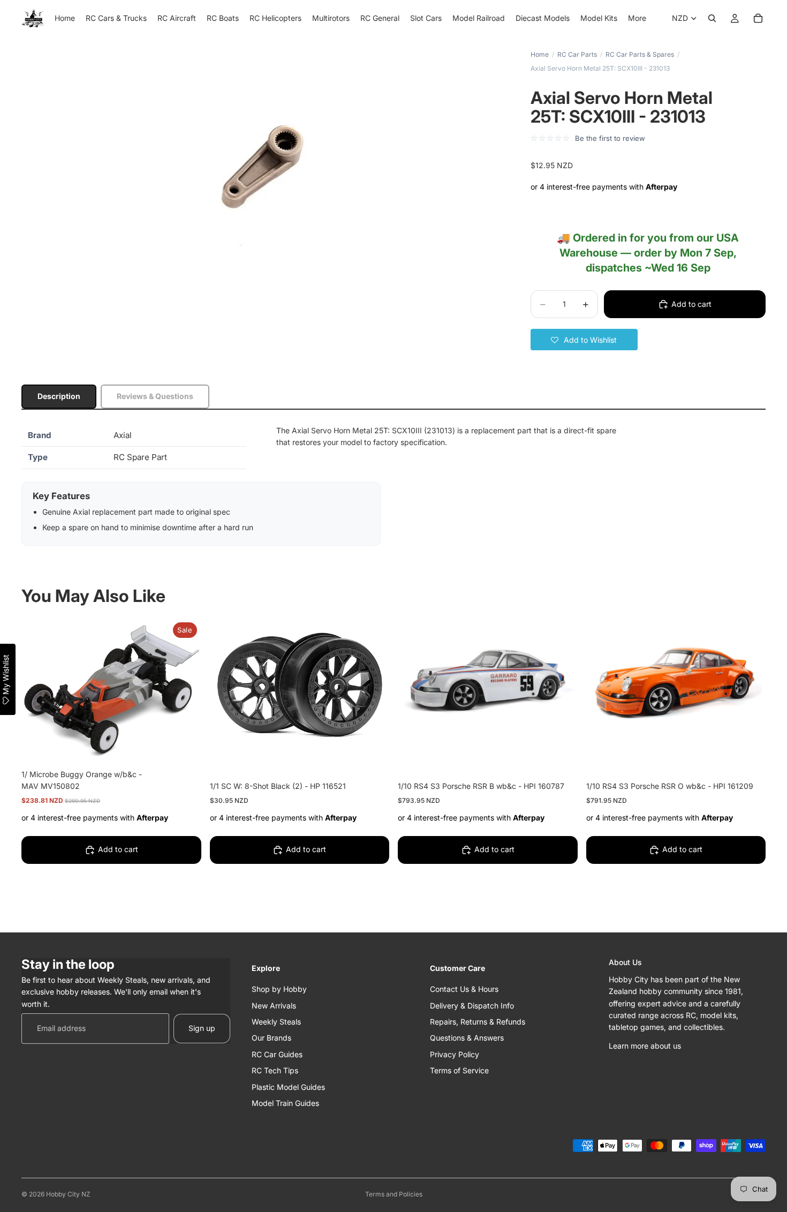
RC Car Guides (277, 1053)
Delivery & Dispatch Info (472, 1005)
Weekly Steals (276, 1021)
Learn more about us (645, 1045)
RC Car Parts (577, 54)
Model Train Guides (285, 1102)
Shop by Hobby (279, 988)
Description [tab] (58, 396)
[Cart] (758, 18)
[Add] (184, 745)
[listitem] (637, 18)
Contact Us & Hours (464, 988)
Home (540, 54)
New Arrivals (274, 1005)
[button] (584, 339)
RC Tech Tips (275, 1070)
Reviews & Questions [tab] (155, 396)
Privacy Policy (454, 1053)
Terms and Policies (393, 1194)
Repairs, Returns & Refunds (477, 1021)
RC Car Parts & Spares (640, 54)
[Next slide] (562, 685)
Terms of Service (459, 1070)
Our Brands (271, 1037)
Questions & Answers (467, 1037)
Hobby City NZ (68, 1194)
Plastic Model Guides (288, 1086)
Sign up (201, 1028)
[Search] (712, 18)
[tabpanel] (393, 485)
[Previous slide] (414, 685)
